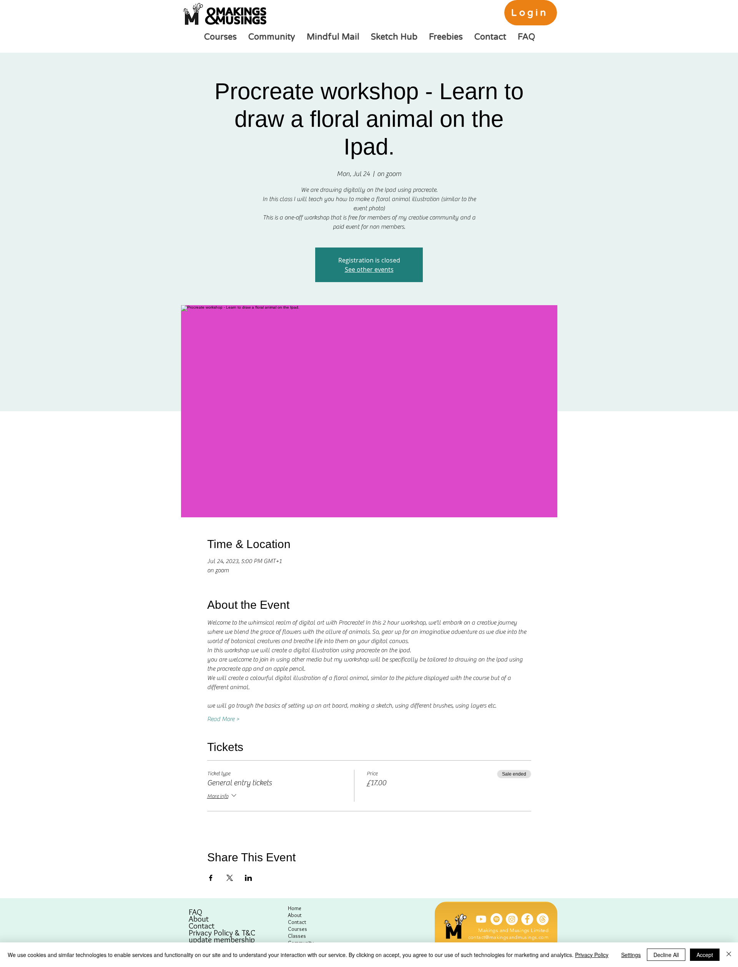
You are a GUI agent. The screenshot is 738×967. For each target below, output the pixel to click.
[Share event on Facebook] (210, 878)
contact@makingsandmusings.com (508, 937)
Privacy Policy (591, 955)
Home (294, 908)
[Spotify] (496, 919)
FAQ (195, 912)
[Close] (728, 955)
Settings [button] (631, 955)
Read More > (223, 719)
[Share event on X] (229, 878)
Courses (297, 928)
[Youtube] (481, 919)
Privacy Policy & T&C (222, 932)
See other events (369, 269)
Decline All (666, 955)
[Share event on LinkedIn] (248, 878)
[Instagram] (512, 919)
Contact (201, 925)
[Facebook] (527, 919)
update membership (222, 939)
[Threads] (543, 919)
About (199, 918)
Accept (704, 955)
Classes (297, 935)
